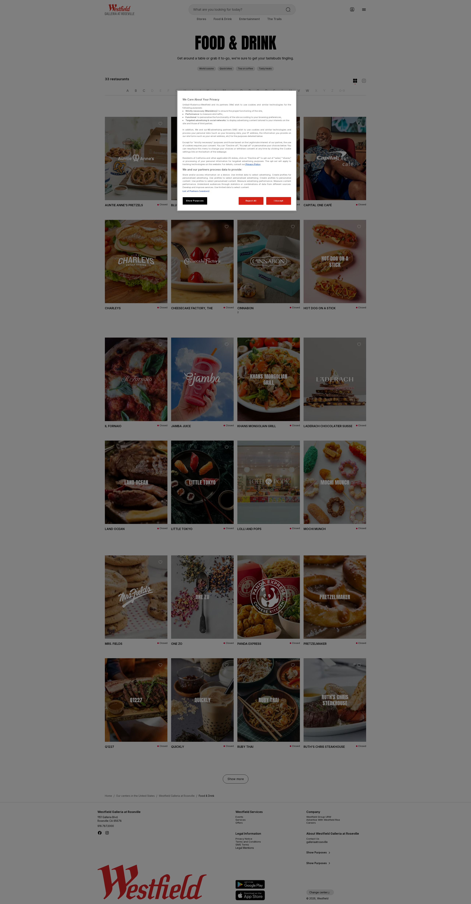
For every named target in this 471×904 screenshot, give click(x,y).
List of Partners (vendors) (196, 191)
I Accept (278, 200)
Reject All (251, 200)
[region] (237, 150)
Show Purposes (195, 200)
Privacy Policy (253, 164)
